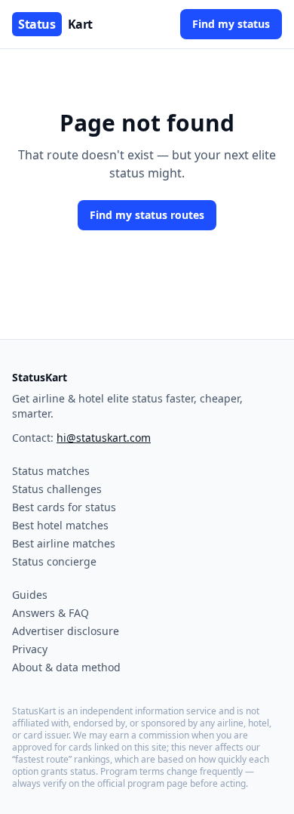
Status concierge (54, 561)
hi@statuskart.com (104, 437)
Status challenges (57, 489)
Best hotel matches (60, 525)
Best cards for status (64, 507)
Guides (29, 594)
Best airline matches (63, 543)
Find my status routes (147, 215)
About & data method (66, 667)
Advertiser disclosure (65, 631)
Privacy (29, 649)
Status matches (51, 471)
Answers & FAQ (50, 613)
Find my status (231, 24)
